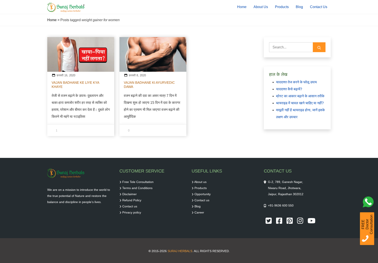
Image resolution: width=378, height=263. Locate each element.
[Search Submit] (319, 47)
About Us (261, 7)
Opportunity (202, 194)
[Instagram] (300, 220)
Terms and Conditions (137, 188)
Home (242, 7)
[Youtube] (311, 220)
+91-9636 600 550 (281, 205)
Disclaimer (129, 194)
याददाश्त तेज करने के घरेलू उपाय (296, 82)
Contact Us (318, 7)
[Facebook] (279, 220)
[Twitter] (269, 220)
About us (200, 182)
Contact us (129, 206)
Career (199, 212)
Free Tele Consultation (138, 182)
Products (282, 7)
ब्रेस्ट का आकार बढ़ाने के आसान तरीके (300, 96)
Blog (299, 7)
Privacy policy (131, 212)
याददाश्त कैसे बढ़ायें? (289, 89)
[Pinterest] (290, 220)
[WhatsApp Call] (369, 203)
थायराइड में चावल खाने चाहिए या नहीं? (300, 103)
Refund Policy (131, 200)
